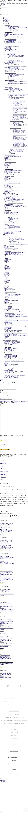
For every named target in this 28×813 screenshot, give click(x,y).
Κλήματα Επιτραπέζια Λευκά (16, 242)
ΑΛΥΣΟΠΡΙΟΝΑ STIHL (18, 148)
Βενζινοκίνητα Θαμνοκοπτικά (14, 68)
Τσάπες (6, 158)
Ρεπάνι (6, 287)
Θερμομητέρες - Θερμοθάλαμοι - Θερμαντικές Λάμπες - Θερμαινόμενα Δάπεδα (15, 376)
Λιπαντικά (10, 152)
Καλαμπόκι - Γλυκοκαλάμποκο (11, 300)
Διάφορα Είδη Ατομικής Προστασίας (13, 231)
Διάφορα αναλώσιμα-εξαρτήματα (14, 214)
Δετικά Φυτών (8, 47)
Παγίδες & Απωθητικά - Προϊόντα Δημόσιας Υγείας (13, 352)
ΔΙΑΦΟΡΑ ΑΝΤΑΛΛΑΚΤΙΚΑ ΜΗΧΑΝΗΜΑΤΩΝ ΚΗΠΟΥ (17, 150)
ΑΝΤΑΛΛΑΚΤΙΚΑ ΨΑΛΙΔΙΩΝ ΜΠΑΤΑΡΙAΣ (18, 94)
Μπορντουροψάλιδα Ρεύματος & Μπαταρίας (17, 66)
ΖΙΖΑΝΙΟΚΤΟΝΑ (9, 344)
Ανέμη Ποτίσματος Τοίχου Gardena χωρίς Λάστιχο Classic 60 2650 (6, 579)
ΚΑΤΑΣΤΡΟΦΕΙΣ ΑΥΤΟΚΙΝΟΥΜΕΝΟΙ (14, 51)
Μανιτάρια (7, 268)
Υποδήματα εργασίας (9, 225)
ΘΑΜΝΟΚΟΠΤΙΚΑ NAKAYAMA (17, 110)
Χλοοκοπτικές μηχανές (10, 54)
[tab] (5, 483)
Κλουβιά (7, 363)
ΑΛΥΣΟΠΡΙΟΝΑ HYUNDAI (19, 138)
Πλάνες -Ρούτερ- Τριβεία (10, 201)
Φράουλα (7, 247)
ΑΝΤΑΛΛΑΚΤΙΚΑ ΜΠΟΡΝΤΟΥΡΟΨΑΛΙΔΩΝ (16, 120)
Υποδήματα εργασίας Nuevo (14, 227)
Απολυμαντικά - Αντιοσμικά (11, 356)
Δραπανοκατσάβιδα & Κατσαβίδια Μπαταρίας (14, 205)
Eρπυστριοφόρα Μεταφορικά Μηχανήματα (14, 42)
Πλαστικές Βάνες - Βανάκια (11, 334)
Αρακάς (6, 299)
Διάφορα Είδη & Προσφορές (9, 173)
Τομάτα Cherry (8, 251)
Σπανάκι (7, 302)
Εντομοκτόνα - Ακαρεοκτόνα (11, 343)
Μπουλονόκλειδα (9, 197)
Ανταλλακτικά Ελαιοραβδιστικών (12, 26)
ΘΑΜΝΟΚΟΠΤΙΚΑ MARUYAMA (17, 105)
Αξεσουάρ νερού (8, 338)
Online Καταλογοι (14, 732)
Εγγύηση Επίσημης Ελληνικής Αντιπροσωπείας (14, 717)
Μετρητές (7, 211)
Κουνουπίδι (7, 274)
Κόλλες (6, 184)
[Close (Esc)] (0, 811)
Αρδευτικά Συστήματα (7, 310)
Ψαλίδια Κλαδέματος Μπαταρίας (12, 71)
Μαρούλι (7, 276)
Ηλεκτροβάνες (8, 328)
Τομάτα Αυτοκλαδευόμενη (10, 292)
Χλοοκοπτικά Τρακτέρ (10, 53)
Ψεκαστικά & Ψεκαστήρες (10, 73)
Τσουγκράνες (8, 159)
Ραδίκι (6, 262)
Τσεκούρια (7, 160)
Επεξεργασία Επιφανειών (13, 218)
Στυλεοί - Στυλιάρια (9, 169)
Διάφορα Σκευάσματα (9, 350)
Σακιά (6, 177)
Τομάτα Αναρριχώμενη (10, 289)
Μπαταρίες (7, 180)
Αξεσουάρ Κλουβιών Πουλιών (11, 364)
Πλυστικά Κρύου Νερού (13, 85)
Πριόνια (7, 164)
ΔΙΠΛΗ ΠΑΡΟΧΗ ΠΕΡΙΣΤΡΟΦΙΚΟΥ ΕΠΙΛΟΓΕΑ (7, 563)
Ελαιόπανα (7, 25)
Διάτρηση (10, 217)
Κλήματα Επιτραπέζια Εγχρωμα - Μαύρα (19, 244)
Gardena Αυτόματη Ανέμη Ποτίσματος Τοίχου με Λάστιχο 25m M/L (6, 628)
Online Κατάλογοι (6, 20)
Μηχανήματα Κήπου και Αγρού (9, 40)
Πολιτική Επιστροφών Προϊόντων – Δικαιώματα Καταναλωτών (14, 720)
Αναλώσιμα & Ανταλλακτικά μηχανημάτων (14, 89)
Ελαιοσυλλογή (6, 23)
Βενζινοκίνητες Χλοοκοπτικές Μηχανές (16, 55)
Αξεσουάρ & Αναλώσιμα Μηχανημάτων (16, 95)
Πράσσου (7, 286)
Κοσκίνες (7, 33)
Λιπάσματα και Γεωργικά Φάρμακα (10, 340)
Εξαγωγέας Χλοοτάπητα (10, 44)
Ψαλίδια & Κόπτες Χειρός (10, 162)
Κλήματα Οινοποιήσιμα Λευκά (16, 238)
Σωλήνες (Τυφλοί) (9, 323)
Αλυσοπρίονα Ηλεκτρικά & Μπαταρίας (16, 61)
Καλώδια (7, 329)
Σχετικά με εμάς (14, 738)
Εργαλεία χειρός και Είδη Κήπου (9, 153)
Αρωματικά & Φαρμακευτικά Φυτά (12, 303)
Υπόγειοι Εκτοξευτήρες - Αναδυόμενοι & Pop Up (15, 326)
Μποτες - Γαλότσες (9, 228)
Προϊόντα (8, 401)
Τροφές (6, 366)
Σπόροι (4, 245)
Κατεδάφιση (10, 219)
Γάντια (6, 224)
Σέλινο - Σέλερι (11, 308)
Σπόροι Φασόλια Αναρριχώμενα (14, 294)
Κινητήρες (10, 96)
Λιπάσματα (7, 345)
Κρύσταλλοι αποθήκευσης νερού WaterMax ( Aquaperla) (7, 548)
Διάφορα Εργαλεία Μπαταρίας (11, 196)
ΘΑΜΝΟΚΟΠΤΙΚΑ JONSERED (20, 114)
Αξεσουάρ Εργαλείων (9, 176)
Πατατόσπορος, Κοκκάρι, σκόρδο (12, 309)
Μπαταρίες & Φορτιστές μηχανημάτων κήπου (17, 92)
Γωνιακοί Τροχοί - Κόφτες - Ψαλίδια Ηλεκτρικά (15, 199)
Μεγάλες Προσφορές (9, 174)
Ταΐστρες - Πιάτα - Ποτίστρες (11, 365)
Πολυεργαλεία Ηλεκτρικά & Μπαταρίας (13, 194)
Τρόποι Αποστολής (14, 741)
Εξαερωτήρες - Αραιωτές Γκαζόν (12, 46)
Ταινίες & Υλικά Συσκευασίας (11, 190)
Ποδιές (6, 229)
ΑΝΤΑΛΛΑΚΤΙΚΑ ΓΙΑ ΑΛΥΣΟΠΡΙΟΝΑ (15, 129)
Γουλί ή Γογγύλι (8, 259)
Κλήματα (7, 235)
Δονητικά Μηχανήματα (10, 50)
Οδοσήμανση (8, 185)
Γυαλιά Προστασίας (9, 232)
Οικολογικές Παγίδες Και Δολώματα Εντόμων (14, 361)
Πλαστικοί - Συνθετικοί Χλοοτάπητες (13, 187)
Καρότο (6, 278)
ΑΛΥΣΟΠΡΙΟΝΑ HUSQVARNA (20, 137)
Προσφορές (5, 21)
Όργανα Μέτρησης (9, 186)
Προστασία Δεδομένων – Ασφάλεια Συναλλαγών (14, 723)
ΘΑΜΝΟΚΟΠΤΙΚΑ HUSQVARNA (17, 103)
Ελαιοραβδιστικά (8, 32)
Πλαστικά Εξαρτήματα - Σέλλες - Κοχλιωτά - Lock (15, 333)
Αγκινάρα (7, 255)
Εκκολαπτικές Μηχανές (10, 374)
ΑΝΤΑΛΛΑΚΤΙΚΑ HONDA (16, 151)
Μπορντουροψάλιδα (9, 63)
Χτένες (6, 35)
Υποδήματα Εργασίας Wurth (14, 226)
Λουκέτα (7, 192)
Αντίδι (6, 270)
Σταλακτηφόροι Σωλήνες (10, 324)
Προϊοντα (5, 18)
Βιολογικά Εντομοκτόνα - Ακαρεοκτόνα (13, 342)
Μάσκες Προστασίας (9, 233)
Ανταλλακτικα (14, 729)
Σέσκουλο (7, 266)
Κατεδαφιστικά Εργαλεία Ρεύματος (12, 208)
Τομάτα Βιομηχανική (9, 290)
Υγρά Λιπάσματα (8, 349)
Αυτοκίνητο (7, 179)
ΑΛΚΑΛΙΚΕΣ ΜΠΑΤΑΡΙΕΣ (14, 183)
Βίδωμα (9, 215)
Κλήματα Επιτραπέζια (12, 241)
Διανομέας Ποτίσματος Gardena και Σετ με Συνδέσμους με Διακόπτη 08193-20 (6, 645)
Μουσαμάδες (8, 178)
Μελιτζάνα (7, 280)
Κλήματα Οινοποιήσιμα (13, 237)
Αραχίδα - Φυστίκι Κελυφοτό (11, 249)
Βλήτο (6, 258)
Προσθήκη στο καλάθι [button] (4, 542)
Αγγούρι (7, 269)
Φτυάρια (7, 157)
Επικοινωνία (9, 1)
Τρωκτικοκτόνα (8, 354)
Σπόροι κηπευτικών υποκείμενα (11, 248)
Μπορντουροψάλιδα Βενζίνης (14, 64)
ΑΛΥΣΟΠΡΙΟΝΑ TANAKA (19, 131)
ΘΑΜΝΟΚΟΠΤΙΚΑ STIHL (19, 101)
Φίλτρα (6, 337)
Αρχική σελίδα (3, 401)
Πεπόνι (6, 283)
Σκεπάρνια (7, 166)
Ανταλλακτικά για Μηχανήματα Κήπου (16, 97)
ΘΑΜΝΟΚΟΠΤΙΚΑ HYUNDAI (20, 108)
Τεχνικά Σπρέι (8, 191)
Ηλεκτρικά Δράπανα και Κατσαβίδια (12, 200)
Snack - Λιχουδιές (9, 370)
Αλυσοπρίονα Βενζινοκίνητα (14, 60)
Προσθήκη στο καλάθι (5, 449)
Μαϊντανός (10, 307)
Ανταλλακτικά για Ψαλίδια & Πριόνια (13, 156)
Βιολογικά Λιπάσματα (9, 351)
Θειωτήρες (10, 77)
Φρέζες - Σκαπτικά (9, 70)
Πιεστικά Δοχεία (8, 318)
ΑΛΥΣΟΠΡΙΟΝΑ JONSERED (19, 139)
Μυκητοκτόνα (8, 347)
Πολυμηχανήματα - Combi (10, 62)
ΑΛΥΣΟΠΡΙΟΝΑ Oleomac (19, 133)
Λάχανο (6, 279)
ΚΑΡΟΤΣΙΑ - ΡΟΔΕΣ (10, 155)
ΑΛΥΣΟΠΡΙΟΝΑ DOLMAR (19, 130)
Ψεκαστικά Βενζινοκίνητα (13, 75)
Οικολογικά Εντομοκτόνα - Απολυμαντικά (14, 358)
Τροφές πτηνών (11, 368)
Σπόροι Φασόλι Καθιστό (13, 295)
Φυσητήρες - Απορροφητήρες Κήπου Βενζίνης (17, 83)
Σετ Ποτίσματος (8, 322)
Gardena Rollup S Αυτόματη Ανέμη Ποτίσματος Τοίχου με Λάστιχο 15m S (6, 532)
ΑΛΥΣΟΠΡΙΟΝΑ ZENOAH (19, 143)
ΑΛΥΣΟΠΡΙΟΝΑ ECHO (18, 142)
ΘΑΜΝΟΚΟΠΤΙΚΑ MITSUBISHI (20, 107)
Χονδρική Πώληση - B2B (14, 748)
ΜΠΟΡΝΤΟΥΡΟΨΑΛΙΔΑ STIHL (20, 124)
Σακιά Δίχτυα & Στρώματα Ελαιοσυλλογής (14, 34)
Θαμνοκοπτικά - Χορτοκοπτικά (11, 67)
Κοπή (9, 220)
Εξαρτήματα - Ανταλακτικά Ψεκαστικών (16, 74)
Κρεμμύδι (7, 275)
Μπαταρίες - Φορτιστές (10, 198)
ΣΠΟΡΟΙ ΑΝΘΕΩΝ (9, 246)
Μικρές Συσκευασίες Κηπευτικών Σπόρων (14, 254)
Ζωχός (6, 260)
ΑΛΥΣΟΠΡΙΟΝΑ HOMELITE (19, 146)
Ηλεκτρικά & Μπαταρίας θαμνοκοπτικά (16, 69)
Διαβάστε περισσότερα (5, 527)
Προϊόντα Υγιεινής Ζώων (10, 372)
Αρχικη (4, 16)
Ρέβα (6, 263)
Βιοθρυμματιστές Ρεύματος (13, 88)
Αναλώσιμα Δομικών (9, 213)
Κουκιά (6, 301)
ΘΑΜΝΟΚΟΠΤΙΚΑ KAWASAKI (20, 118)
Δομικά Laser (8, 210)
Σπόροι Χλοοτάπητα (9, 297)
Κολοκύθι (7, 273)
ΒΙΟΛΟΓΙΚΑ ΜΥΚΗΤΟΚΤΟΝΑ (12, 341)
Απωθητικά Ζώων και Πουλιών (11, 357)
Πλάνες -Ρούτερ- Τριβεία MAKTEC (15, 203)
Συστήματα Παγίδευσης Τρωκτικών (12, 359)
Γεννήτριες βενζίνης (9, 43)
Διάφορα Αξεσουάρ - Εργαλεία (11, 377)
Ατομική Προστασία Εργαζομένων (10, 221)
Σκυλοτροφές (10, 369)
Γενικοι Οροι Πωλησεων (14, 714)
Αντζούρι (7, 256)
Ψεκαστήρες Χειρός (12, 76)
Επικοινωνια (14, 735)
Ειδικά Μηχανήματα (9, 41)
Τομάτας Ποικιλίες (9, 288)
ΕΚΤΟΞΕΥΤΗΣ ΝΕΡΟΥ (5, 677)
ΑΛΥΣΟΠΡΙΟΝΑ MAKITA (19, 144)
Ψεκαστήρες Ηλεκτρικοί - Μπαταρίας (15, 78)
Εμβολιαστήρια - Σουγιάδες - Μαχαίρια (13, 170)
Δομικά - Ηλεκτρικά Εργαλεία (9, 193)
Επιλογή (1, 591)
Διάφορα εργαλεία (9, 171)
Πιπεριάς (7, 285)
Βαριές (6, 167)
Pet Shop (4, 362)
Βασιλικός (10, 306)
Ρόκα (6, 265)
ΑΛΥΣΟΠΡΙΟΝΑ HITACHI (19, 132)
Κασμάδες (7, 165)
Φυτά (4, 234)
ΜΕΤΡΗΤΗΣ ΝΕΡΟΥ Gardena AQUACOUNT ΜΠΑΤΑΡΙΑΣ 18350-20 (6, 663)
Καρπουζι (7, 272)
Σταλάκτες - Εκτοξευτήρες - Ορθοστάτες (13, 331)
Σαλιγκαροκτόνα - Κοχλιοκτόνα (11, 348)
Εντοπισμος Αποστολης (14, 711)
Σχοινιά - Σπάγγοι (8, 189)
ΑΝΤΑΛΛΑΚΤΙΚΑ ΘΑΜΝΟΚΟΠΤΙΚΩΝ (15, 99)
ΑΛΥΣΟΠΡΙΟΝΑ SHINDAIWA (20, 145)
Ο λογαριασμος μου (14, 751)
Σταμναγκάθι (8, 267)
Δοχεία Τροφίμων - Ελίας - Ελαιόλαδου (13, 36)
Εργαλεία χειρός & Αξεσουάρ (11, 212)
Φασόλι (6, 293)
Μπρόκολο (7, 281)
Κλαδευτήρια (8, 163)
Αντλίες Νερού (8, 48)
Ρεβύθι (6, 296)
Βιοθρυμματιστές (8, 87)
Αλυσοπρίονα (8, 59)
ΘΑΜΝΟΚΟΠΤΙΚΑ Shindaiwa (19, 117)
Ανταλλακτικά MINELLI (13, 30)
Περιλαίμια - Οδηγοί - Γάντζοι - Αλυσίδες (14, 371)
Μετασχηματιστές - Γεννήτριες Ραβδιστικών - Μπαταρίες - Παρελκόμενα (14, 38)
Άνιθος (9, 304)
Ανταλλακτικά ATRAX (13, 29)
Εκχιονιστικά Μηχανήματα (10, 49)
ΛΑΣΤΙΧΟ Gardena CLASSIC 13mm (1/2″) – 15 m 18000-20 (6, 610)
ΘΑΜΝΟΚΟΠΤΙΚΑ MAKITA (19, 115)
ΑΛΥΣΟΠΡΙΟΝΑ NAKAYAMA (20, 140)
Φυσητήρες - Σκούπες (9, 80)
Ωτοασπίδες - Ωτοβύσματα (10, 222)
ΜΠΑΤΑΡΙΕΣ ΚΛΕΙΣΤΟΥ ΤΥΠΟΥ (15, 181)
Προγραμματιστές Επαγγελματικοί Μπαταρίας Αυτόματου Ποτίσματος (14, 315)
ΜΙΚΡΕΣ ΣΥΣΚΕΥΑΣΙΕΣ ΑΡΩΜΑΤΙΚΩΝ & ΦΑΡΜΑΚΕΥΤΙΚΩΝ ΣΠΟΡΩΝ (14, 253)
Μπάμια (7, 261)
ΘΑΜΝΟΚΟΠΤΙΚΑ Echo (18, 116)
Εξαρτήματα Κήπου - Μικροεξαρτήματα (13, 330)
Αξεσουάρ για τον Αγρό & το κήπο (12, 172)
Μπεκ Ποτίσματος (9, 327)
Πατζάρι (7, 282)
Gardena (2, 534)
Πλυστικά (7, 84)
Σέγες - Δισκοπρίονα (9, 204)
